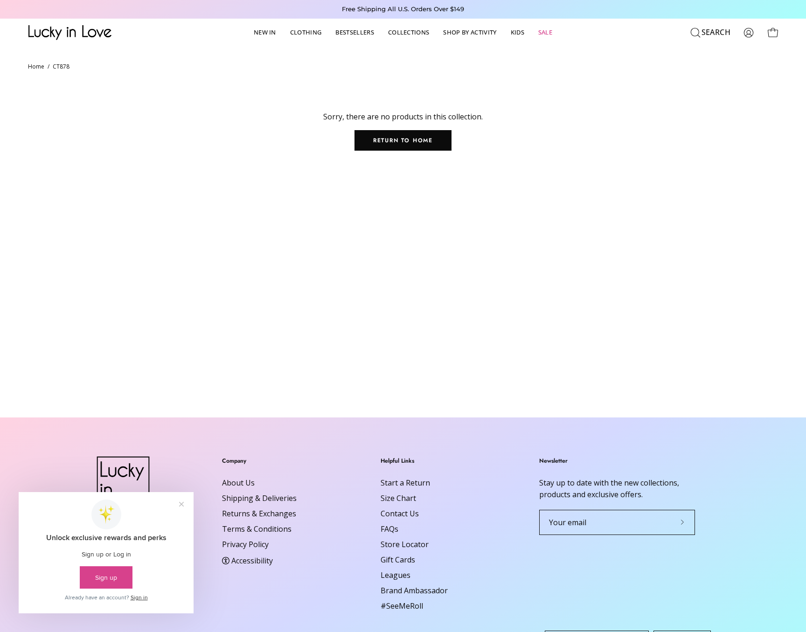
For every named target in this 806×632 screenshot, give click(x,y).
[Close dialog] (573, 202)
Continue (312, 391)
